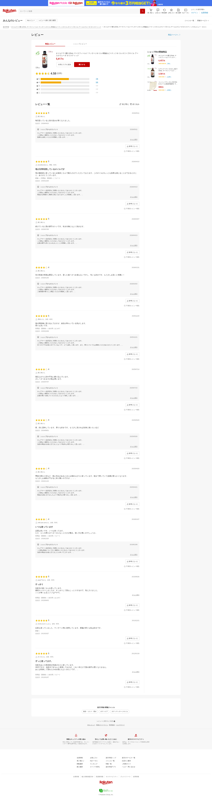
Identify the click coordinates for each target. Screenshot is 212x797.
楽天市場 (6, 27)
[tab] (50, 43)
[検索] (142, 11)
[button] (158, 11)
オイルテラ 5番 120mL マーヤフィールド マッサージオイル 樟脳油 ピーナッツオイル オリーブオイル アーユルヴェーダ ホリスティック (56, 27)
